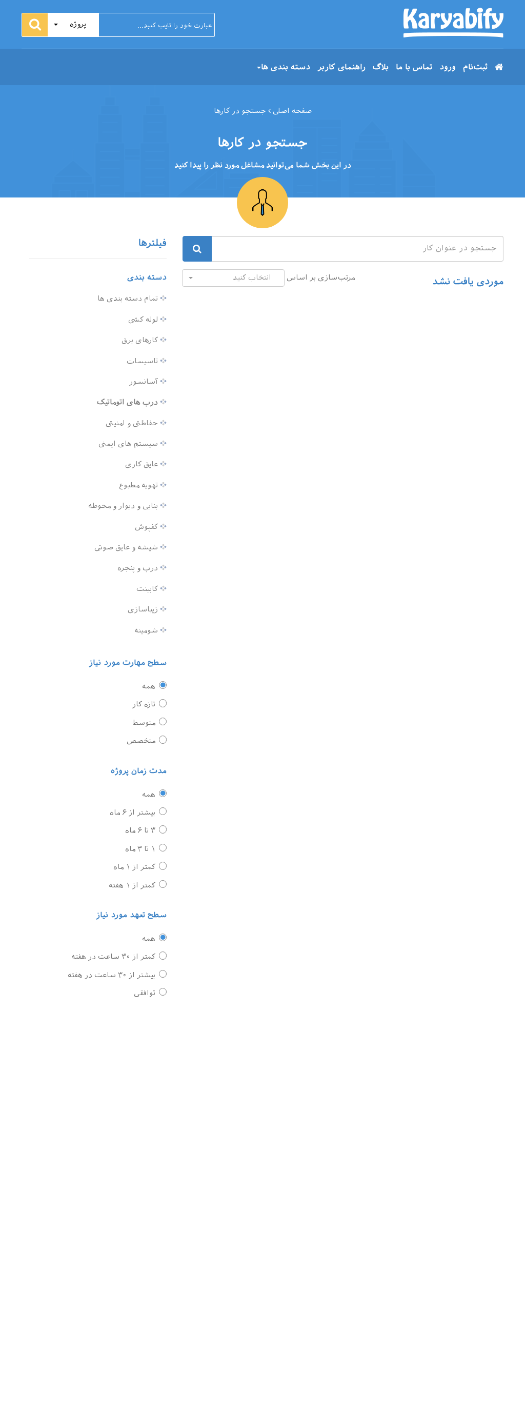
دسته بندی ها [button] (285, 67)
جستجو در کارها (240, 111)
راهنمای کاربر (341, 67)
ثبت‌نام (475, 67)
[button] (73, 24)
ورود (447, 67)
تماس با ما (414, 67)
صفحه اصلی (291, 111)
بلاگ (381, 67)
